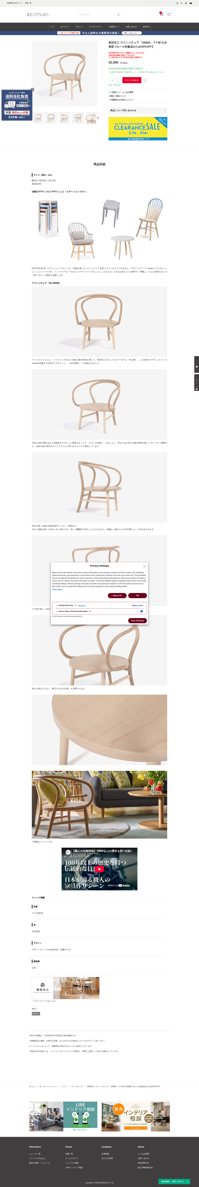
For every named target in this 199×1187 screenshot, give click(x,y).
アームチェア (77, 1086)
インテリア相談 (72, 1163)
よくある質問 (143, 1154)
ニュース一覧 (34, 1154)
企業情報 (105, 1154)
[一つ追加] (119, 78)
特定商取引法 (143, 1163)
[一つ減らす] (119, 81)
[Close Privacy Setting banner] (144, 566)
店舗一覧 (69, 1154)
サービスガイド (72, 1158)
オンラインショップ (47, 1086)
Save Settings (137, 620)
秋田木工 (36, 1014)
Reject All (117, 595)
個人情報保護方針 (145, 1167)
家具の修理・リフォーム (39, 1163)
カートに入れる (131, 80)
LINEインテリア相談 (74, 1167)
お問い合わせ (143, 1158)
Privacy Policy (57, 589)
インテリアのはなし (37, 1158)
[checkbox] (140, 611)
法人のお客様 (107, 1158)
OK (137, 595)
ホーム (32, 1086)
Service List (82, 605)
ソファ (64, 1086)
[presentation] (97, 118)
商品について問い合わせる (123, 110)
